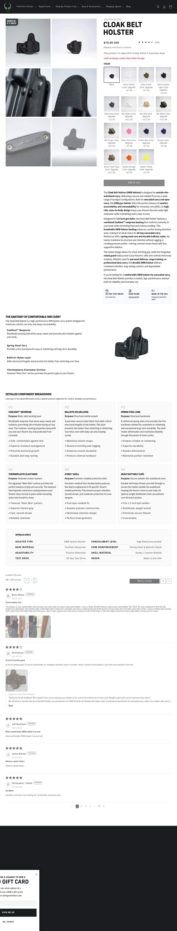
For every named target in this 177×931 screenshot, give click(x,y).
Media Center (97, 885)
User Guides (54, 846)
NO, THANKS (31, 922)
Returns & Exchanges (58, 856)
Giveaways (96, 871)
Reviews (95, 846)
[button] (26, 7)
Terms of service (84, 924)
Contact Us (53, 841)
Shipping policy (132, 924)
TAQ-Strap (10, 851)
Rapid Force (11, 846)
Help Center (54, 851)
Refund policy (99, 924)
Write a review (144, 580)
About (93, 841)
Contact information (115, 924)
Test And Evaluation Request (105, 880)
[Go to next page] (104, 805)
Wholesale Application (101, 875)
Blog (93, 851)
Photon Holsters (13, 856)
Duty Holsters (12, 841)
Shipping (107, 47)
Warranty (52, 866)
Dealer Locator (98, 856)
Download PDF (134, 297)
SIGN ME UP (31, 913)
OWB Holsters (12, 866)
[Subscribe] (110, 901)
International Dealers (101, 861)
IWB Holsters (12, 861)
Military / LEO (97, 866)
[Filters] (163, 580)
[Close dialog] (59, 874)
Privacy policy (70, 924)
